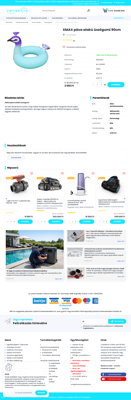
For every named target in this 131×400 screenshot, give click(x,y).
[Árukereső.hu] (65, 306)
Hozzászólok (16, 158)
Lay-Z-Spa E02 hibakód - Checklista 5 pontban (104, 231)
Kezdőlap (9, 22)
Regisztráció (120, 3)
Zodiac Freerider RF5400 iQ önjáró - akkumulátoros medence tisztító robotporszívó (49, 201)
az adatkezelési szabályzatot (102, 326)
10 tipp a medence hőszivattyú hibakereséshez (27, 271)
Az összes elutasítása (23, 393)
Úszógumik (48, 22)
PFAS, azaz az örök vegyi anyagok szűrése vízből (105, 269)
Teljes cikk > (59, 279)
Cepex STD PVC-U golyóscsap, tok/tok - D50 (18, 202)
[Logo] (17, 11)
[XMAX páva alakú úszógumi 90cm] (30, 53)
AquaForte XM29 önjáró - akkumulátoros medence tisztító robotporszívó (111, 202)
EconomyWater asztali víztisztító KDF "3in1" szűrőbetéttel (77, 203)
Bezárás (41, 393)
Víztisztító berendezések (16, 18)
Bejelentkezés (107, 3)
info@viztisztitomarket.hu (81, 384)
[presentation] (6, 198)
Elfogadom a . (103, 327)
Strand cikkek (36, 22)
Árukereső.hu (65, 308)
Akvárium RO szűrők (39, 18)
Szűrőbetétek (57, 18)
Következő (118, 18)
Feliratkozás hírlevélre (30, 323)
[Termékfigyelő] (94, 34)
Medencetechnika (22, 22)
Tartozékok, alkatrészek (77, 18)
